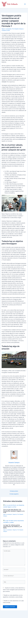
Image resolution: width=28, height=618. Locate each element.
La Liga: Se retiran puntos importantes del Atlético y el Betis (12, 526)
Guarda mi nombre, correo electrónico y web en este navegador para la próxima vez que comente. (14, 589)
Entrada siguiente (14, 494)
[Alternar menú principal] (25, 4)
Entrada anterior (14, 491)
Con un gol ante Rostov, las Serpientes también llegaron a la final (13, 511)
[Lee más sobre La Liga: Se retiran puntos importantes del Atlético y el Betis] (14, 521)
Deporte (15, 514)
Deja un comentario (6, 29)
